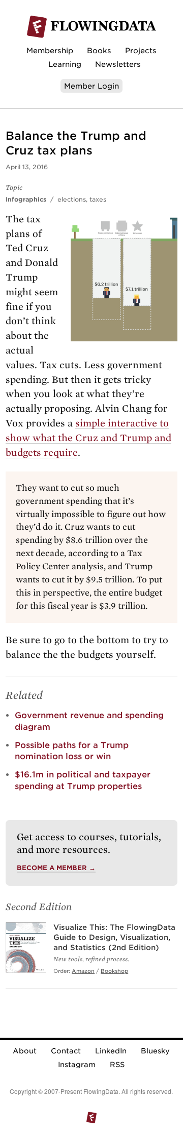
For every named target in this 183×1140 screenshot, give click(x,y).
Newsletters (118, 64)
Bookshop (114, 971)
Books (99, 50)
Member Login (91, 86)
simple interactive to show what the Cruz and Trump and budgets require (88, 438)
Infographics (26, 199)
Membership (49, 50)
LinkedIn (111, 1051)
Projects (141, 50)
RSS (117, 1064)
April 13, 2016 (27, 167)
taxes (97, 199)
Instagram (77, 1064)
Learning (64, 64)
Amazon (83, 971)
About (25, 1051)
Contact (66, 1051)
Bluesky (155, 1051)
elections (71, 199)
